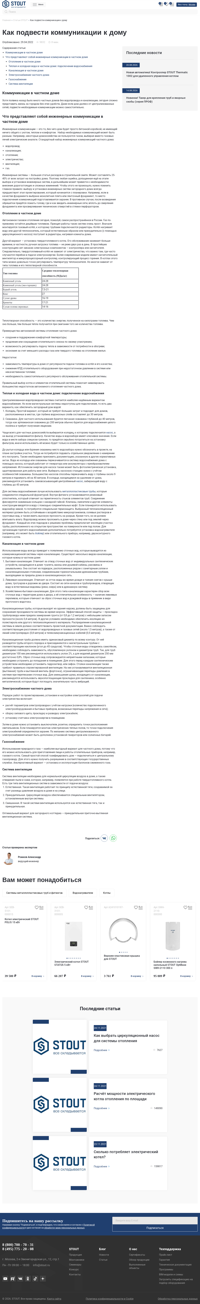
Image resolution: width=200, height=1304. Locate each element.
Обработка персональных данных (178, 1298)
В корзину (37, 976)
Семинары (75, 1264)
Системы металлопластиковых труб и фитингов (34, 892)
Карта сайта (54, 1298)
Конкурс (74, 1269)
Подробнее (100, 1050)
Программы (166, 1269)
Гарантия (164, 1259)
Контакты (75, 1274)
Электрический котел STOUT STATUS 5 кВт (71, 963)
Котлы (106, 892)
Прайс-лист (165, 1254)
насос (109, 432)
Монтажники (76, 1259)
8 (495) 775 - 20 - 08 (18, 1249)
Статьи (103, 1259)
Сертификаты (137, 1254)
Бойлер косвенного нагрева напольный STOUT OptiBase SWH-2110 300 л (170, 965)
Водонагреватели (83, 892)
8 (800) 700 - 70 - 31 (18, 1245)
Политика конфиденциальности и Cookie (109, 1298)
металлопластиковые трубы (79, 491)
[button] (67, 958)
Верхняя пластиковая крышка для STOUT (122, 957)
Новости (104, 1254)
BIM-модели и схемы (171, 1274)
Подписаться (155, 1227)
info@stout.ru (41, 1265)
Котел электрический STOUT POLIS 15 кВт (22, 921)
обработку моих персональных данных (64, 1228)
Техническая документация (175, 1264)
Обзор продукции (139, 1259)
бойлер (39, 533)
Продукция (75, 1254)
